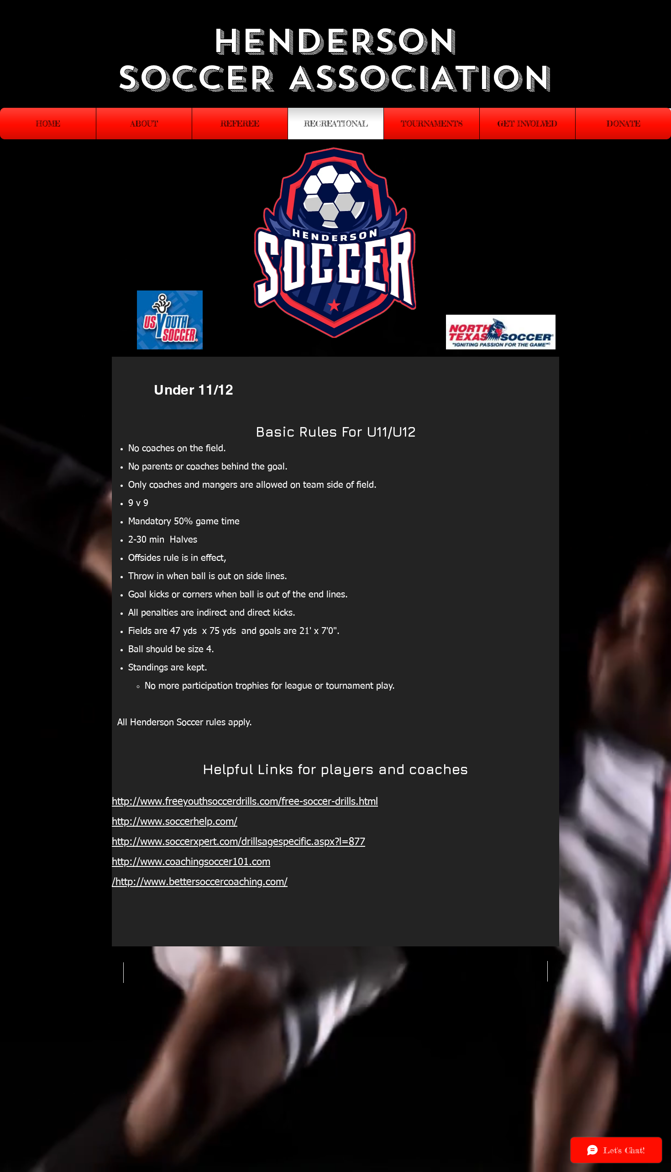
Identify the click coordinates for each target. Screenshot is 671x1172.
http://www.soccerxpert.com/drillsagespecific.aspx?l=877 (238, 842)
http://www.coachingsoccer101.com (191, 862)
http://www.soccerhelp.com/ (174, 822)
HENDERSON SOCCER (286, 60)
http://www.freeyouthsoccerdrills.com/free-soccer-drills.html (245, 802)
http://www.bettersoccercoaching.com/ (201, 882)
